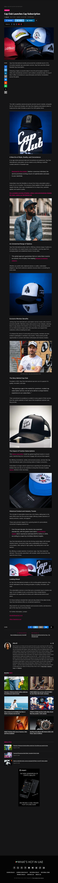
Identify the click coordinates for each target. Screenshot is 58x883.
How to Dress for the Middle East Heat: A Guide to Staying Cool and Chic (14, 712)
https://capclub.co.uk (15, 619)
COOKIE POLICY (11, 872)
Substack (49, 666)
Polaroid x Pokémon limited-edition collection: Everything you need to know (16, 693)
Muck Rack (44, 666)
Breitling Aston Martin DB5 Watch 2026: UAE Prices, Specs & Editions (41, 732)
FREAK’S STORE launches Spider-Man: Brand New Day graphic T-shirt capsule (41, 712)
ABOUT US (38, 874)
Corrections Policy (22, 872)
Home (5, 6)
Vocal (14, 668)
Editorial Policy (34, 872)
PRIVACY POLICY (21, 874)
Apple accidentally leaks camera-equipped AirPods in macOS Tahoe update (30, 761)
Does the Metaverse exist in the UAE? (18, 635)
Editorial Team (45, 872)
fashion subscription (17, 454)
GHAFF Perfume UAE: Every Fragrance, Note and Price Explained (15, 732)
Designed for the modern (19, 171)
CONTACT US (30, 874)
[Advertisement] (32, 90)
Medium (20, 668)
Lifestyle (7, 10)
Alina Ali (7, 17)
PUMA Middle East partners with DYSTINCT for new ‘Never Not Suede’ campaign (41, 693)
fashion (12, 469)
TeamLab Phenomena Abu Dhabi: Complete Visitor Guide (26, 753)
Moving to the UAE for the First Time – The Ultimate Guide (41, 636)
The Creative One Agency (38, 878)
